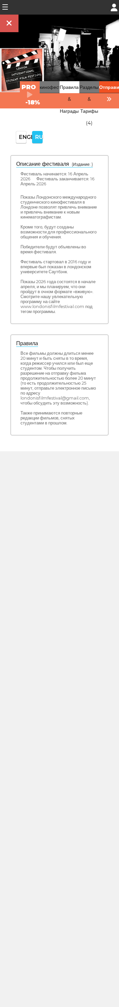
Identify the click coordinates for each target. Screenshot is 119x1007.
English (22, 137)
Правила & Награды (69, 99)
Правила (27, 343)
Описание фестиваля (54, 164)
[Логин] (114, 6)
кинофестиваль (56, 87)
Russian (39, 137)
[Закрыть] (9, 23)
